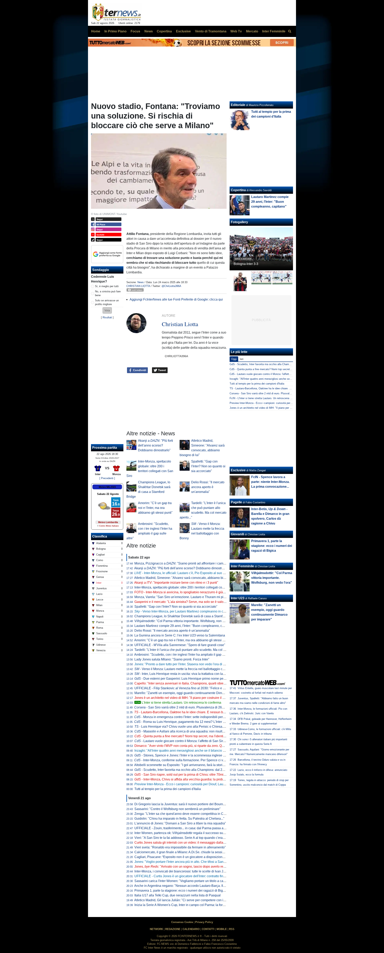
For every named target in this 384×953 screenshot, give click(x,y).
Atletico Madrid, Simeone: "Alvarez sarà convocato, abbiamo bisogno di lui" (187, 577)
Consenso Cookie (182, 922)
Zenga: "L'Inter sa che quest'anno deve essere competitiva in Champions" (186, 813)
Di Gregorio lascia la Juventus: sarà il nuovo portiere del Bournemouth (184, 804)
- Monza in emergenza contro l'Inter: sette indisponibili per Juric (182, 717)
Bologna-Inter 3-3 (246, 264)
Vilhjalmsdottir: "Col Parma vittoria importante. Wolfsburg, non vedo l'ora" (185, 621)
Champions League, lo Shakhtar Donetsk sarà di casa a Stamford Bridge (185, 616)
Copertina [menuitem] (164, 31)
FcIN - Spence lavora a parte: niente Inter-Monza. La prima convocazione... (270, 481)
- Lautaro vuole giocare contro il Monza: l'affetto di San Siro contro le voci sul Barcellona (200, 741)
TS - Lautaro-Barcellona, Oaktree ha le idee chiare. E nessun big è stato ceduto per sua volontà (285, 388)
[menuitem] (289, 31)
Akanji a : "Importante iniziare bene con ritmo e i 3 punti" (176, 582)
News (140, 282)
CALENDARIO (191, 929)
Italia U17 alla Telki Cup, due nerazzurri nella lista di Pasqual (177, 895)
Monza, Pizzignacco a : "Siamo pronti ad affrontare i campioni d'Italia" (187, 563)
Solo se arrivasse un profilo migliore (107, 302)
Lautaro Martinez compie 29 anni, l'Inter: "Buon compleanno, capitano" (184, 625)
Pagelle (236, 502)
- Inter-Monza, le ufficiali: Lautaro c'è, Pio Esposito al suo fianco (182, 573)
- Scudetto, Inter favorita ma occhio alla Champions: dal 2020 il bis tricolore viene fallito (199, 769)
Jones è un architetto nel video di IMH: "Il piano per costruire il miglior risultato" (189, 697)
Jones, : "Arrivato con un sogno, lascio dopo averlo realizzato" (184, 866)
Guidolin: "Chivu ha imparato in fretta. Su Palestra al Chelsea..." (179, 818)
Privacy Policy (204, 922)
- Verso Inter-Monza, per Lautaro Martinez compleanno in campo (182, 611)
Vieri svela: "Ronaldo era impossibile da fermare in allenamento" (180, 847)
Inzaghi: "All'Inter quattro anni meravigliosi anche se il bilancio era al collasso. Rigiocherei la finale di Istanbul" (212, 750)
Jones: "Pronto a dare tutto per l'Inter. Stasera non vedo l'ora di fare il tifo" (185, 664)
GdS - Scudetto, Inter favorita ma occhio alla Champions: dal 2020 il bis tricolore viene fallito (283, 364)
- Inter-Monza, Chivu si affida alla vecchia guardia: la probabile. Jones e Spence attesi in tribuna (205, 779)
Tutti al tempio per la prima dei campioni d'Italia (167, 789)
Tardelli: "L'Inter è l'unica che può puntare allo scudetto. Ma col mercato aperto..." (191, 649)
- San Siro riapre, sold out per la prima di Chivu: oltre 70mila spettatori (187, 774)
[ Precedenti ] (107, 478)
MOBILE (222, 929)
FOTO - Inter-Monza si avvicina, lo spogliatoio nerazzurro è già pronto (183, 592)
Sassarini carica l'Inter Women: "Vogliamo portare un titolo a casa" (181, 881)
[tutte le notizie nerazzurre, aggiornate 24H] (116, 12)
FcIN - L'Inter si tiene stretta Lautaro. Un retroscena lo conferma (267, 398)
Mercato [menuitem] (252, 31)
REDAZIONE (172, 929)
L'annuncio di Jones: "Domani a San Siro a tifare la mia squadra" (180, 823)
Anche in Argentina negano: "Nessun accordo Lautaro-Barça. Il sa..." (186, 885)
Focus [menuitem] (135, 31)
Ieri (241, 359)
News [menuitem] (148, 31)
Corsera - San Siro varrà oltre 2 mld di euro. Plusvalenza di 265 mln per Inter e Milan (278, 393)
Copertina (238, 190)
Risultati (107, 317)
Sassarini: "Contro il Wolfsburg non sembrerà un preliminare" (177, 809)
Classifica (99, 536)
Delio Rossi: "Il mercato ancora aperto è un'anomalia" (207, 486)
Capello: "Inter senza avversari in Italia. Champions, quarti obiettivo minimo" (188, 683)
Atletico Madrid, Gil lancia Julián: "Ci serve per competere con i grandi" (184, 900)
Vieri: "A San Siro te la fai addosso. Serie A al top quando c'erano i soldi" (185, 837)
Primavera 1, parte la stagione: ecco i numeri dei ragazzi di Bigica (180, 890)
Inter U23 (237, 598)
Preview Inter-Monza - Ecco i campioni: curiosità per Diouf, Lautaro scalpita (273, 403)
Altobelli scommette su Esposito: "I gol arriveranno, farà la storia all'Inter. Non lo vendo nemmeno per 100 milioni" (214, 765)
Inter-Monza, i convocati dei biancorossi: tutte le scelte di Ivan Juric (181, 871)
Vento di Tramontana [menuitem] (210, 31)
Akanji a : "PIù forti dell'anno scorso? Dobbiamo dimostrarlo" (155, 445)
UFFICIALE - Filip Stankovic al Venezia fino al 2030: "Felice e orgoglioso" (186, 688)
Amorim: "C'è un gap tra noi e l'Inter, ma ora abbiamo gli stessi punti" (155, 507)
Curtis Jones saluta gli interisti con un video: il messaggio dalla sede (182, 842)
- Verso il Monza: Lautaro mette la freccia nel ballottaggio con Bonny (185, 669)
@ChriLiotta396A (171, 286)
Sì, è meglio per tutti (107, 286)
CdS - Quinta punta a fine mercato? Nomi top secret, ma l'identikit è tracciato (274, 369)
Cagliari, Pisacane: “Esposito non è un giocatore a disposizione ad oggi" (185, 857)
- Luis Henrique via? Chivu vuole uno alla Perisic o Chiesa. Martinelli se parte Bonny (196, 726)
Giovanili (237, 534)
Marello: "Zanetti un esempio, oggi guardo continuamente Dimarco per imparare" (191, 693)
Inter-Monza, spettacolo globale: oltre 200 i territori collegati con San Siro (185, 587)
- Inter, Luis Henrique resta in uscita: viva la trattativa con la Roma (183, 673)
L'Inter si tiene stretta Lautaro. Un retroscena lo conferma (178, 702)
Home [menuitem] (95, 31)
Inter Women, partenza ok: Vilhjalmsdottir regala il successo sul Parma (184, 833)
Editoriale (238, 105)
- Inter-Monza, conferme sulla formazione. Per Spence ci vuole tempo (186, 760)
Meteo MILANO (107, 487)
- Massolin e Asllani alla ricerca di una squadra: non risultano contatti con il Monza (195, 731)
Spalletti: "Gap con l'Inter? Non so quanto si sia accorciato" (208, 466)
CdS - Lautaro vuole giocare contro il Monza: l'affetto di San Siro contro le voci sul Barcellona (284, 374)
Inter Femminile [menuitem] (273, 31)
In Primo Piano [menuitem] (115, 31)
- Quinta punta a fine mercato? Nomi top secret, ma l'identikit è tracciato (188, 736)
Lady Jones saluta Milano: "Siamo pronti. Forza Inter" (171, 659)
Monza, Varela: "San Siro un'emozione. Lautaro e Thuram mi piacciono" (185, 597)
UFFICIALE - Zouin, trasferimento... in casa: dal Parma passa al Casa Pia (186, 828)
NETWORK (156, 929)
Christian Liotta (138, 286)
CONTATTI (208, 929)
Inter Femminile (242, 566)
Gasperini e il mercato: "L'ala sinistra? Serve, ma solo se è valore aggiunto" (187, 601)
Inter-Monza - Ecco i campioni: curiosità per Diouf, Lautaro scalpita (187, 784)
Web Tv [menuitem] (236, 31)
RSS (231, 929)
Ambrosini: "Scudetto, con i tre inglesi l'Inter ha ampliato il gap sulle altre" (185, 654)
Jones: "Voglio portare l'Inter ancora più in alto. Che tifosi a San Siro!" (183, 861)
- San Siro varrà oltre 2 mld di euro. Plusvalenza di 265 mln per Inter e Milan (193, 707)
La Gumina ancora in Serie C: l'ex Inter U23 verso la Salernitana (179, 635)
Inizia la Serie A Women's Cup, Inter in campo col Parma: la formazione (184, 905)
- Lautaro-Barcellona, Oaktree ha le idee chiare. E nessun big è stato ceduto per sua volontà (201, 712)
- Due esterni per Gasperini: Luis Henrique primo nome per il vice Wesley (189, 678)
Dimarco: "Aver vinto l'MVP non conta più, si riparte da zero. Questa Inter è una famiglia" (196, 745)
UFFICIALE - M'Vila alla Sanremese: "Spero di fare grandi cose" (179, 645)
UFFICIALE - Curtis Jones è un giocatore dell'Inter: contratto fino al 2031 (185, 876)
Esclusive (238, 470)
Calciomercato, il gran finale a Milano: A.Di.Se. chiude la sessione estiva (185, 852)
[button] (107, 310)
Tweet (161, 370)
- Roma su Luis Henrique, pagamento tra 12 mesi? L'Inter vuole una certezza (192, 721)
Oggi (234, 359)
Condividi (139, 370)
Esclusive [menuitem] (183, 31)
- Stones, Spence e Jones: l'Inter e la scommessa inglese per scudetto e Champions (197, 755)
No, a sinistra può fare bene (108, 293)
